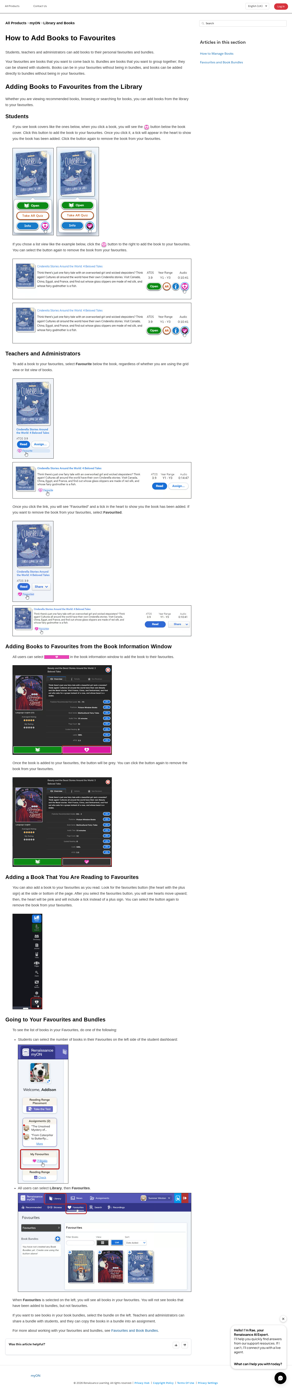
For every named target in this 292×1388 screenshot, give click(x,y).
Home (12, 6)
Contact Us (40, 6)
